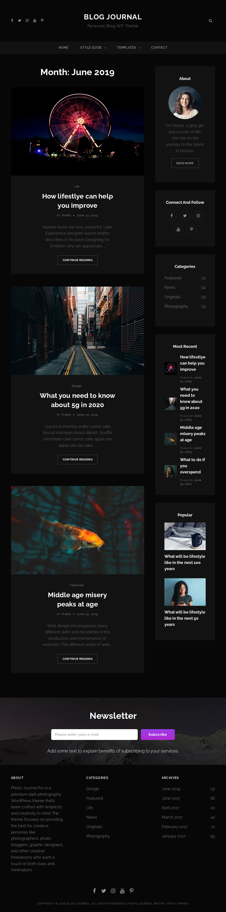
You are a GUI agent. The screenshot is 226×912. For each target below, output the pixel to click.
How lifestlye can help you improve (192, 363)
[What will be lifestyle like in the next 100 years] (185, 536)
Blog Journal (113, 17)
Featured (76, 585)
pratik (66, 215)
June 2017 (171, 798)
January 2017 (174, 836)
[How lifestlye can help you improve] (170, 368)
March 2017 (172, 817)
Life (77, 186)
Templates (126, 47)
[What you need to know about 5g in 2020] (170, 403)
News (169, 287)
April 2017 (170, 807)
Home (63, 47)
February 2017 (175, 826)
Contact (159, 47)
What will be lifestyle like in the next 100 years (184, 562)
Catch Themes (177, 903)
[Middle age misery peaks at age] (170, 438)
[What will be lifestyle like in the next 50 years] (185, 591)
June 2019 (171, 788)
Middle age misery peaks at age (192, 433)
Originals (172, 297)
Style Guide (91, 47)
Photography (176, 306)
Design (77, 385)
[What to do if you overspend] (170, 471)
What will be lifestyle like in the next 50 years (184, 618)
